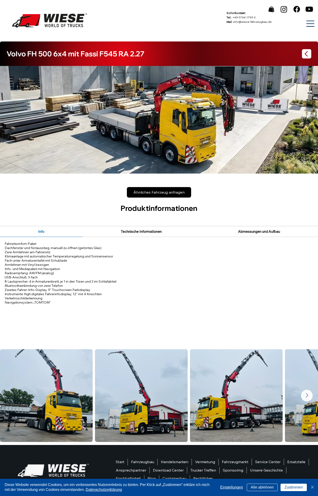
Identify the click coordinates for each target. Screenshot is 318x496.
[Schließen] (312, 487)
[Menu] (310, 24)
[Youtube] (309, 9)
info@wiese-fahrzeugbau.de (252, 22)
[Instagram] (284, 9)
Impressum (6, 4)
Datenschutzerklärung (104, 490)
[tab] (41, 231)
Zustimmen (293, 487)
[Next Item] (307, 395)
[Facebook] (296, 9)
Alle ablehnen (262, 487)
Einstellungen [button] (231, 487)
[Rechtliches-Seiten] (215, 478)
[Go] (306, 54)
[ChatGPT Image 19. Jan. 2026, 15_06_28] (271, 9)
